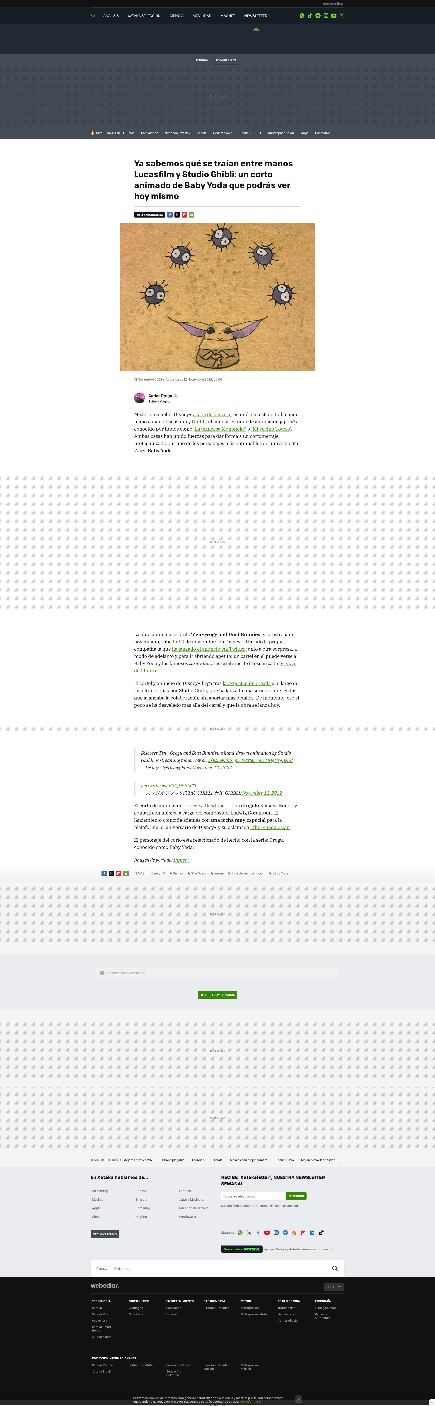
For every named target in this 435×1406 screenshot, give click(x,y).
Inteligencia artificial (194, 1208)
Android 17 (199, 1160)
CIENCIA (177, 15)
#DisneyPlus (220, 760)
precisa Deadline (206, 805)
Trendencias (286, 1307)
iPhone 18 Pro (285, 1160)
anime (219, 873)
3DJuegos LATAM (141, 1365)
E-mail (191, 215)
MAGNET (227, 15)
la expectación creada (247, 683)
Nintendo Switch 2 (177, 133)
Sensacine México (179, 1365)
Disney (178, 873)
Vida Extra (136, 1314)
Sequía (202, 133)
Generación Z (222, 133)
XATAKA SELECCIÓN (144, 15)
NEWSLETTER (255, 15)
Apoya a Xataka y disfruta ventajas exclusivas (296, 1249)
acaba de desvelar (212, 414)
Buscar (335, 1268)
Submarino (323, 133)
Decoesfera (286, 1314)
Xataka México (102, 1365)
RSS (294, 1231)
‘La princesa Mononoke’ (219, 429)
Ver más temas (105, 1234)
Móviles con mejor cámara (249, 1160)
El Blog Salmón (325, 1307)
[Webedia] (333, 3)
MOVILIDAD (202, 15)
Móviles (97, 1199)
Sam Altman (149, 133)
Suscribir (296, 1196)
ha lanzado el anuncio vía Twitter (208, 649)
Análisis (141, 1190)
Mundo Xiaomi (102, 1336)
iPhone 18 (245, 133)
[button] (162, 395)
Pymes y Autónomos (323, 1316)
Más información (251, 1401)
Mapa (304, 133)
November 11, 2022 (262, 793)
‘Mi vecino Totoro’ (271, 429)
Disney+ (182, 860)
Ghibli (199, 421)
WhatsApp (302, 15)
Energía (141, 1199)
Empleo (141, 1216)
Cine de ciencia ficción (248, 873)
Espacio (185, 1190)
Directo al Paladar (216, 1307)
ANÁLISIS (111, 15)
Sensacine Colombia (173, 1373)
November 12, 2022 (212, 767)
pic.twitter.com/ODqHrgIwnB (264, 760)
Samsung (142, 1208)
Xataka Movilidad (191, 1199)
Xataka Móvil (101, 1314)
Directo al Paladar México (216, 1367)
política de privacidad (283, 1205)
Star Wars (198, 873)
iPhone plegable (173, 1160)
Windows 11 (187, 1216)
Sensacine (173, 1307)
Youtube (333, 15)
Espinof (171, 1314)
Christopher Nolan (281, 133)
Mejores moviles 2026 (139, 1160)
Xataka (97, 1307)
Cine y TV (158, 873)
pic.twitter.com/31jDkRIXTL (169, 785)
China (130, 133)
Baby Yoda (280, 873)
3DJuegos (136, 1307)
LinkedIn (312, 1231)
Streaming (100, 1190)
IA (260, 133)
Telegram (318, 15)
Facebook (170, 215)
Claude (218, 1160)
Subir (330, 1286)
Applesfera (99, 1320)
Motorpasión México (250, 1367)
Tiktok (310, 15)
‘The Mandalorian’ (270, 827)
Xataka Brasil (101, 1371)
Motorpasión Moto (254, 1314)
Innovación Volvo (225, 59)
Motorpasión (250, 1307)
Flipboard (184, 215)
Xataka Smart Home (101, 1328)
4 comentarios (152, 215)
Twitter (341, 15)
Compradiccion (289, 1320)
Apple (96, 1208)
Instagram (326, 15)
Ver (220, 994)
